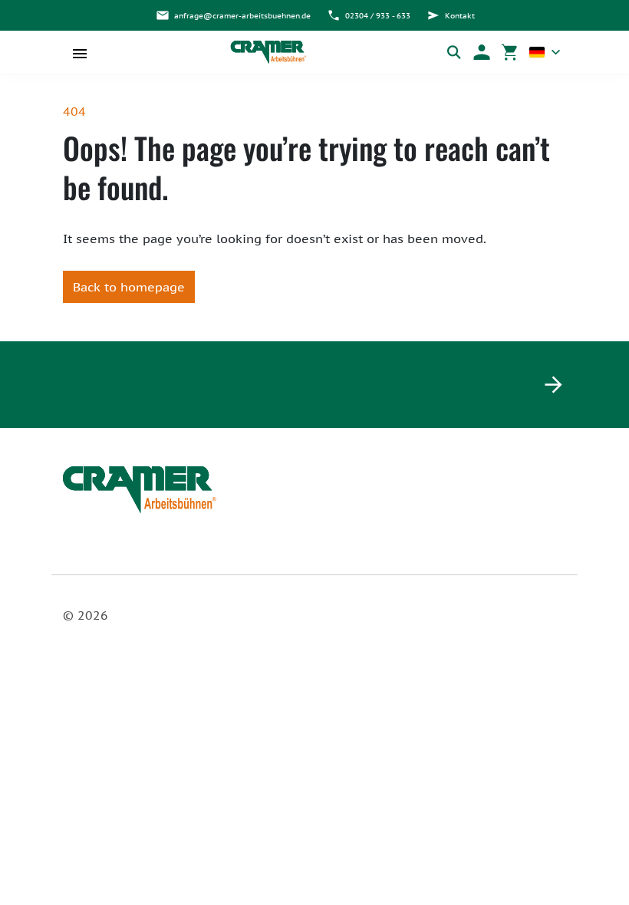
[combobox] (544, 52)
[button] (482, 52)
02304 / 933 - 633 (377, 16)
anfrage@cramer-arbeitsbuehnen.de (242, 16)
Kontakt (460, 16)
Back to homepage (129, 287)
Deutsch (544, 52)
